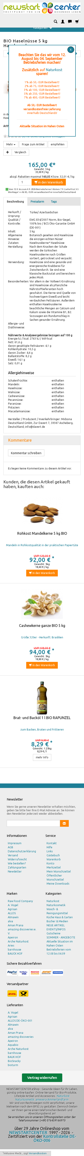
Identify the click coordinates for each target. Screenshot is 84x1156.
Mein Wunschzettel (59, 871)
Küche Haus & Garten (60, 917)
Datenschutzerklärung (22, 851)
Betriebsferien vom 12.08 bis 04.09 (59, 951)
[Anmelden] (62, 22)
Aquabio (13, 1044)
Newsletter (15, 871)
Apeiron (13, 937)
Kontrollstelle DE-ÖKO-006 (55, 1138)
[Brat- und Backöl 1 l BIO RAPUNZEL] (42, 698)
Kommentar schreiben (26, 453)
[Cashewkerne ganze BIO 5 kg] (42, 606)
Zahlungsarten (17, 867)
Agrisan (12, 909)
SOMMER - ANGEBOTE (61, 937)
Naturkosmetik (56, 905)
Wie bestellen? (17, 863)
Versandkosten (38, 1153)
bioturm (13, 1065)
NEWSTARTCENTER (28, 1132)
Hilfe (49, 847)
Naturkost (54, 70)
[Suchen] (55, 22)
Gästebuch (53, 855)
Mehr (10, 144)
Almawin (13, 917)
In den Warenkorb (43, 572)
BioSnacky (14, 1061)
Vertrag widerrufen (42, 1078)
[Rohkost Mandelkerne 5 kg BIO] (42, 513)
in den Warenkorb (50, 182)
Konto (50, 863)
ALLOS (12, 913)
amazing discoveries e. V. (22, 931)
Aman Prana (15, 925)
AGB (10, 847)
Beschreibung (15, 201)
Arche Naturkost (18, 941)
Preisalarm (37, 201)
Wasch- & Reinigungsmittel (57, 911)
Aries (11, 945)
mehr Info (42, 757)
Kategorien (40, 27)
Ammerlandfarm (58, 1099)
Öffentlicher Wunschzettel (55, 877)
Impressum (15, 843)
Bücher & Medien (57, 921)
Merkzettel (54, 867)
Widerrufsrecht (17, 859)
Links (50, 851)
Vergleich (20, 152)
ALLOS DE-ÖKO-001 (20, 1020)
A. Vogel (13, 905)
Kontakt (52, 843)
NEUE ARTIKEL (56, 925)
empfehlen (58, 144)
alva (10, 921)
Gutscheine (53, 933)
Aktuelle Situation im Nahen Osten (60, 943)
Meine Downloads (58, 883)
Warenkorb (54, 859)
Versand (13, 855)
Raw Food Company (20, 901)
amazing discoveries (20, 1036)
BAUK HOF (14, 1057)
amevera (41, 1099)
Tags (54, 201)
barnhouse (14, 949)
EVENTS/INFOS (56, 929)
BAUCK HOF (15, 953)
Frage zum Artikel (33, 144)
